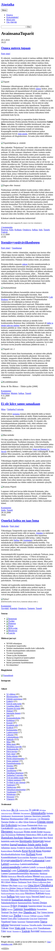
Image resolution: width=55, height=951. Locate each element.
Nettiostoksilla (12, 749)
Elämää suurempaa (14, 699)
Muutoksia (40, 879)
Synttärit (23, 905)
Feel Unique (22, 825)
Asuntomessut (17, 816)
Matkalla (4, 526)
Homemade (18, 832)
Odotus (4, 885)
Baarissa (4, 230)
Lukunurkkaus (12, 737)
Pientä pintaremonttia (15, 758)
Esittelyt (9, 701)
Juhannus (5, 847)
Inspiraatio (25, 841)
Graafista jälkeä (12, 706)
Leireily (33, 867)
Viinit (11, 928)
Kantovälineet (7, 851)
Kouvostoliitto (23, 857)
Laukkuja (25, 867)
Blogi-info (10, 20)
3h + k (14, 809)
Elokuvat (33, 822)
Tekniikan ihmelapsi (14, 773)
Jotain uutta (34, 844)
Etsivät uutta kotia (13, 704)
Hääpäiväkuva (31, 835)
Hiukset (9, 711)
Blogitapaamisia (16, 819)
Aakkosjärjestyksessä (6, 813)
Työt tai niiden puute (15, 778)
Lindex (14, 871)
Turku (17, 915)
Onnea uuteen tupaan (15, 48)
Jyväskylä (21, 848)
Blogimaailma (12, 696)
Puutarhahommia (13, 763)
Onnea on (20, 888)
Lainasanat (38, 860)
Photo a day (14, 890)
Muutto (50, 879)
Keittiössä (10, 720)
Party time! (5, 54)
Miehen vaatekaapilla (46, 876)
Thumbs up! (29, 912)
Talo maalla (47, 906)
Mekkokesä (12, 876)
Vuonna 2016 (31, 928)
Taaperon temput (35, 906)
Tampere (31, 608)
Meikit (4, 876)
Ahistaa (16, 813)
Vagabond (6, 921)
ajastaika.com (6, 944)
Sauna (28, 897)
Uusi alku (12, 918)
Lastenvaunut (12, 732)
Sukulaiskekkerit (9, 902)
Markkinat (5, 393)
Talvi (4, 909)
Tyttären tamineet (13, 780)
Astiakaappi (6, 816)
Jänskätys (30, 848)
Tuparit (47, 230)
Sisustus (9, 766)
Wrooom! (10, 797)
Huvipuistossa (10, 835)
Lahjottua (27, 860)
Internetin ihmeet (13, 713)
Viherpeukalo (47, 925)
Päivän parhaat (19, 893)
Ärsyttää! (5, 608)
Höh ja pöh (42, 834)
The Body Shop (16, 912)
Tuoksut (4, 916)
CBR (26, 818)
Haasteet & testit (13, 708)
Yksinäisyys (16, 931)
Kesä (25, 850)
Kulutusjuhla (11, 730)
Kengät (9, 723)
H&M (34, 828)
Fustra (45, 825)
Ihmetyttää (38, 837)
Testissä (5, 912)
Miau (3, 409)
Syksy (13, 905)
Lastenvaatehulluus (29, 864)
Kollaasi (18, 230)
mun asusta (22, 134)
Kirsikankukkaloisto (10, 854)
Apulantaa (27, 540)
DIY (16, 822)
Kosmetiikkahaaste (9, 857)
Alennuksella (38, 813)
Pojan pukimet (12, 761)
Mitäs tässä (11, 744)
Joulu (3, 510)
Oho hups (13, 885)
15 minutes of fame (23, 810)
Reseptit (3, 897)
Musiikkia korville (14, 747)
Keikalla (17, 851)
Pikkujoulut (24, 891)
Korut (39, 854)
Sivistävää (6, 899)
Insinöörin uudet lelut (10, 841)
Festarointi (32, 825)
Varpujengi (21, 922)
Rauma (47, 893)
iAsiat (50, 835)
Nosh (29, 882)
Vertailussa (25, 925)
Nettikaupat (22, 882)
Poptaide (48, 890)
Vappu (14, 922)
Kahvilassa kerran (43, 847)
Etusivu (9, 15)
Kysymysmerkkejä (11, 860)
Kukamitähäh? (12, 17)
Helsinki (41, 828)
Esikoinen (11, 825)
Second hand (38, 896)
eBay (21, 822)
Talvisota (10, 909)
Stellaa (16, 540)
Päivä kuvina (11, 751)
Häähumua (20, 834)
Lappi (48, 860)
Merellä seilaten (24, 876)
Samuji (22, 897)
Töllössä (33, 916)
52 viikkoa (10, 694)
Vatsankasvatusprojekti (16, 789)
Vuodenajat (11, 792)
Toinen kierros (47, 912)
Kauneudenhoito (13, 718)
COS (38, 819)
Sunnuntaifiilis (25, 902)
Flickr (40, 825)
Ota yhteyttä (11, 22)
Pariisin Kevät (44, 888)
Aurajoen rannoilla (41, 816)
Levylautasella (41, 867)
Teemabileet (42, 909)
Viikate (4, 928)
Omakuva (27, 230)
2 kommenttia (7, 227)
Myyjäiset (6, 882)
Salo (40, 230)
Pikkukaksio (34, 890)
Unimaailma (40, 916)
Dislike (12, 822)
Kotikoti (9, 727)
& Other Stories (6, 810)
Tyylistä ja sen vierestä (15, 782)
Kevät (32, 850)
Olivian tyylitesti (22, 885)
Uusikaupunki (23, 918)
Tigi (39, 912)
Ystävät (4, 232)
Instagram (38, 841)
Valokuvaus (11, 787)
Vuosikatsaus (44, 928)
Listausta (22, 870)
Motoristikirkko (5, 879)
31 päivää (34, 809)
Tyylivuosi (26, 916)
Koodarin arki (12, 725)
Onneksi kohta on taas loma (20, 520)
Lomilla (46, 870)
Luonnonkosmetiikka (19, 873)
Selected (48, 897)
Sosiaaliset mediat (21, 899)
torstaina (16, 414)
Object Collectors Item (41, 882)
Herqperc (7, 831)
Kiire (11, 230)
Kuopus (33, 857)
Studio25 (35, 900)
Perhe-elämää (12, 756)
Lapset (5, 863)
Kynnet (48, 857)
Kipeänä (13, 608)
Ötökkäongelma (46, 931)
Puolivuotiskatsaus (8, 893)
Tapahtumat (17, 248)
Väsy (3, 931)
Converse (33, 819)
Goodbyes (26, 828)
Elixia (25, 822)
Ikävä (50, 837)
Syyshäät (10, 768)
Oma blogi (34, 885)
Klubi (23, 854)
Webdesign (11, 794)
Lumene (4, 873)
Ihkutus (28, 837)
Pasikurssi (5, 891)
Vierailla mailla (35, 925)
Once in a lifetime (8, 888)
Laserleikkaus (14, 864)
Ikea (45, 838)
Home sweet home (33, 831)
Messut (36, 876)
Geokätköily (7, 828)
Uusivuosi (42, 918)
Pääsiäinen (30, 893)
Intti (8, 715)
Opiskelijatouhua (31, 888)
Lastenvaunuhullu (10, 866)
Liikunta (9, 735)
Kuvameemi (41, 857)
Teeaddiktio (29, 909)
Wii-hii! (9, 931)
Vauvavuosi (14, 925)
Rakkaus (40, 893)
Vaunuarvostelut (33, 922)
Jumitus (13, 848)
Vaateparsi (10, 785)
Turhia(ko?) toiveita (15, 409)
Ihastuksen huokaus (12, 837)
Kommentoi (6, 391)
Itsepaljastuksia (18, 844)
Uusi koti (33, 918)
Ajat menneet (25, 813)
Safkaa (35, 230)
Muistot (14, 393)
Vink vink (20, 927)
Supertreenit (5, 906)
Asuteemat (28, 816)
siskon (38, 89)
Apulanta (49, 813)
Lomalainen (35, 870)
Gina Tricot (18, 828)
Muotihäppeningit (26, 879)
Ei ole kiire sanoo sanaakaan (20, 403)
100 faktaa (42, 810)
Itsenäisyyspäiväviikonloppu (20, 242)
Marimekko (34, 873)
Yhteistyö (10, 799)
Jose (49, 942)
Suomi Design (39, 902)
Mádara (14, 882)
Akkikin (39, 533)
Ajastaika (7, 4)
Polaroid (42, 890)
